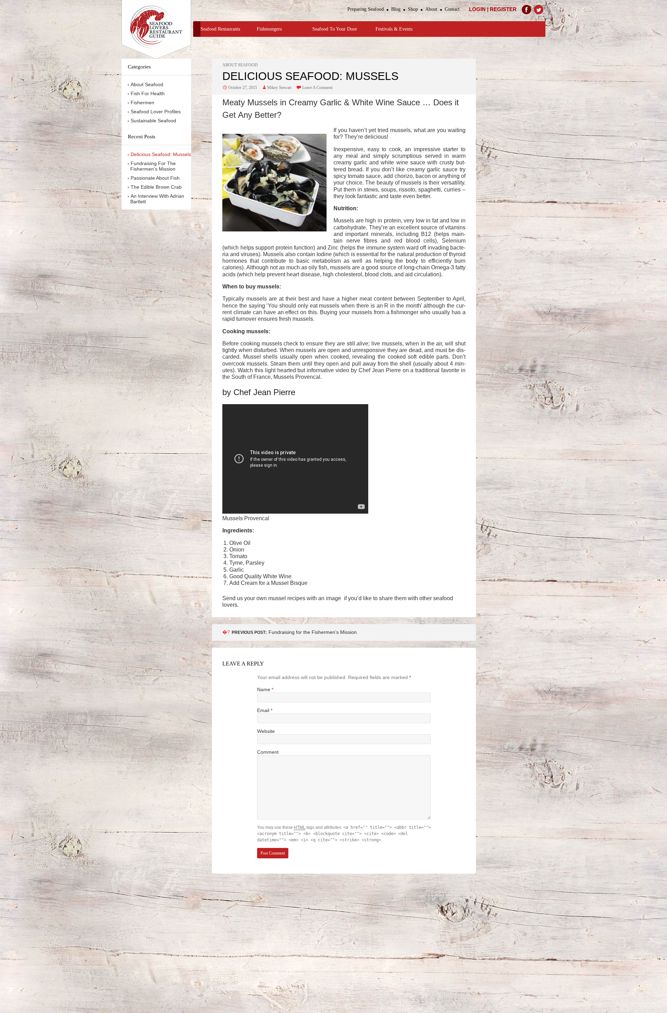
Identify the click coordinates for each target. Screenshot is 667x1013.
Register (503, 9)
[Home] (156, 29)
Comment (268, 752)
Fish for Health (148, 93)
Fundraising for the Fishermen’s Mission (294, 632)
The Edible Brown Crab (156, 187)
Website (266, 731)
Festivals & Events (394, 29)
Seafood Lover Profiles (156, 111)
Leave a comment (317, 87)
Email (264, 710)
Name (265, 689)
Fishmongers (269, 29)
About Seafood (240, 65)
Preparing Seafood (365, 9)
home (196, 29)
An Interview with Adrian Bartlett (157, 198)
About (431, 9)
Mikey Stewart (279, 87)
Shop (413, 9)
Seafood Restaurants (220, 29)
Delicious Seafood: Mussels (161, 154)
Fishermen (142, 102)
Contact (452, 9)
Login (477, 9)
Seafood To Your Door (334, 29)
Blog (396, 9)
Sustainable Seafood (153, 120)
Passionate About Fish (155, 178)
